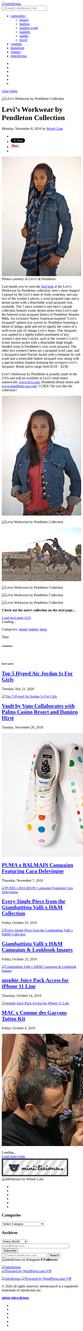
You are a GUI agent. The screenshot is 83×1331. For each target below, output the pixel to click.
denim (23, 629)
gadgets (24, 32)
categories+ (19, 16)
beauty (24, 20)
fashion (24, 24)
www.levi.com (29, 382)
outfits (23, 36)
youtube (16, 44)
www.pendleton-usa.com (19, 386)
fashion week (28, 28)
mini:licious (19, 56)
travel (23, 40)
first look (47, 286)
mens (43, 629)
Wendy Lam (54, 128)
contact (16, 52)
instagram (17, 48)
